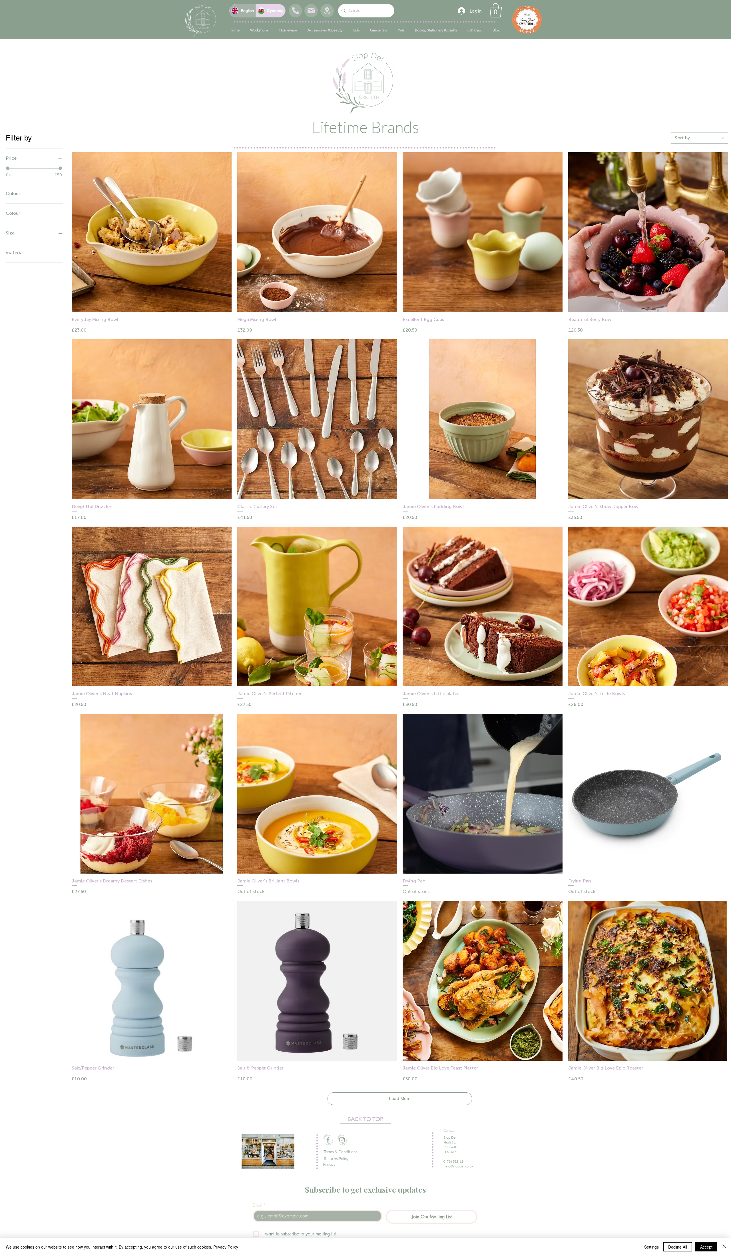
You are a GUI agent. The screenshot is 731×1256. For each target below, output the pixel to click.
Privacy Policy (225, 1247)
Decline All (677, 1247)
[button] (496, 10)
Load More (400, 1098)
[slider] (7, 168)
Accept (706, 1247)
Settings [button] (651, 1247)
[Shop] (295, 10)
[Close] (724, 1246)
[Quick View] (152, 232)
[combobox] (699, 138)
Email (259, 1205)
